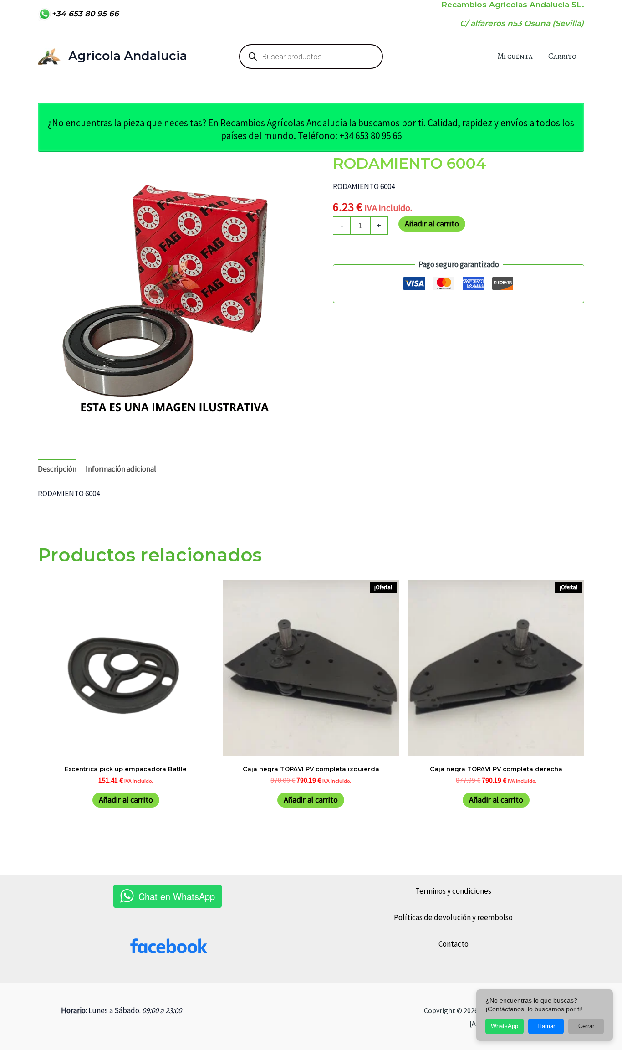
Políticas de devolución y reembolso (453, 917)
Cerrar (586, 1026)
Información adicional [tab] (121, 469)
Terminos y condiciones (453, 891)
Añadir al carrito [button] (126, 799)
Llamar (546, 1026)
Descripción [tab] (57, 469)
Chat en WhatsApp (176, 896)
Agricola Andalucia (127, 55)
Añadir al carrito (432, 223)
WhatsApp (504, 1026)
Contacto (453, 944)
